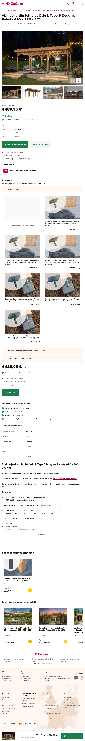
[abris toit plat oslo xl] (65, 641)
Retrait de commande (9, 706)
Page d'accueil (12, 10)
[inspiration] (73, 3)
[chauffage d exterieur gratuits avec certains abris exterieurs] (3, 10)
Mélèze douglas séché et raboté (65, 478)
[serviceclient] (77, 3)
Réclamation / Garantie (6, 712)
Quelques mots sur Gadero (29, 695)
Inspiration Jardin (52, 706)
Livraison (5, 703)
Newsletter (49, 697)
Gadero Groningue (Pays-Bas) (72, 706)
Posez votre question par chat (22, 170)
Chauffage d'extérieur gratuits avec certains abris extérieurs (53, 10)
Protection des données (30, 704)
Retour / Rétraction (8, 708)
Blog (47, 700)
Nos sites (67, 694)
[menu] (3, 3)
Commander (6, 697)
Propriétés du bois (50, 709)
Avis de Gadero (27, 706)
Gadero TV (49, 703)
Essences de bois (52, 713)
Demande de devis (40, 144)
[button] (68, 3)
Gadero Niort (68, 697)
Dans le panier (10, 392)
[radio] (23, 213)
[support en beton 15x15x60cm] (30, 590)
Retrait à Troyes (69, 700)
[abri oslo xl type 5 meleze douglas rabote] (30, 641)
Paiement (5, 700)
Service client (6, 694)
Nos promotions (24, 10)
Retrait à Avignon (69, 703)
